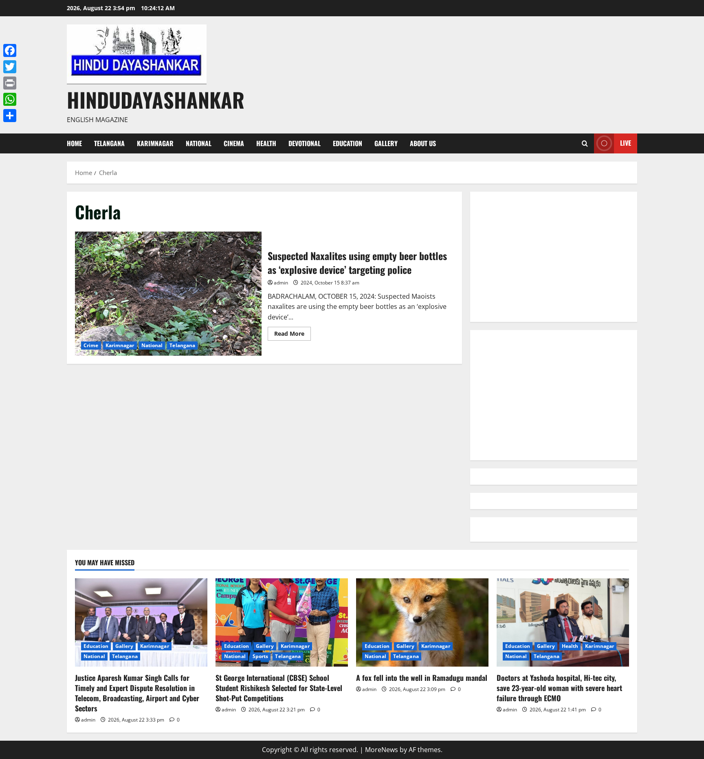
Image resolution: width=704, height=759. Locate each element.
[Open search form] (585, 143)
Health (266, 143)
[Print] (10, 83)
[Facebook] (10, 50)
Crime (91, 345)
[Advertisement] (553, 257)
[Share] (10, 115)
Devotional (304, 143)
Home (74, 143)
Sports (260, 656)
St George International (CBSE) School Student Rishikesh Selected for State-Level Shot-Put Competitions (279, 687)
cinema (234, 143)
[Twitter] (10, 67)
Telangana (109, 143)
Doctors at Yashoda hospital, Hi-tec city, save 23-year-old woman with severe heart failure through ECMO (559, 687)
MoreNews (381, 749)
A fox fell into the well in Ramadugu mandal (421, 677)
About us (423, 143)
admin (281, 282)
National (198, 143)
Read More (292, 335)
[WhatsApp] (10, 99)
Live (625, 143)
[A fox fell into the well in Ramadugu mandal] (422, 622)
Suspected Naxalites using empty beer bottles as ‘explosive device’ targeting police (168, 294)
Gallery (386, 143)
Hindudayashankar (155, 99)
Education (347, 143)
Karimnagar (155, 143)
